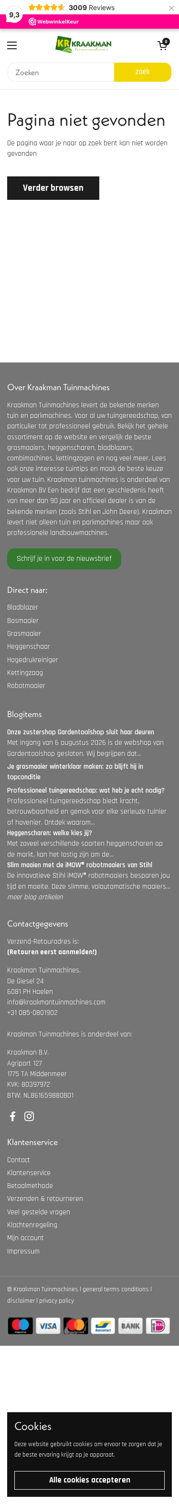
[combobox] (61, 72)
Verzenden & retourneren (45, 1198)
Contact (18, 1160)
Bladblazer (22, 607)
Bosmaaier (23, 620)
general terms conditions (116, 1289)
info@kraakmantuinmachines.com (56, 1002)
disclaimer (21, 1301)
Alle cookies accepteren (89, 1480)
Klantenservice (29, 1172)
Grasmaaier (24, 633)
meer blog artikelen (35, 897)
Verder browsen (53, 188)
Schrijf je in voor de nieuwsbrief (64, 559)
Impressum (23, 1251)
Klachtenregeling (32, 1225)
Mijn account (25, 1237)
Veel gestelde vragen (38, 1212)
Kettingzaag (25, 672)
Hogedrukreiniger (32, 660)
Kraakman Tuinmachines (45, 1289)
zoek (142, 71)
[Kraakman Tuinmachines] (83, 45)
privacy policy (56, 1301)
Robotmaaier (26, 685)
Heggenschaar (28, 646)
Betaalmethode (30, 1185)
